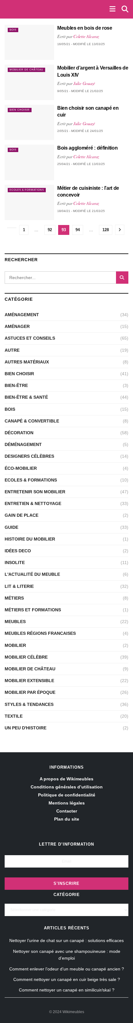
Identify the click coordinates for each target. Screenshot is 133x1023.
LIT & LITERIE (19, 586)
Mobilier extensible (29, 680)
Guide (11, 527)
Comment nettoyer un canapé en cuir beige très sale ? (66, 979)
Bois (13, 29)
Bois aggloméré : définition (87, 148)
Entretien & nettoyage (33, 503)
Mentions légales (67, 802)
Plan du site (66, 819)
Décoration (19, 432)
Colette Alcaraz (86, 36)
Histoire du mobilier (30, 539)
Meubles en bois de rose (84, 28)
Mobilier (15, 645)
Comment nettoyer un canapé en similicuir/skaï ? (66, 989)
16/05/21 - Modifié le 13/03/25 (81, 44)
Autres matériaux (27, 361)
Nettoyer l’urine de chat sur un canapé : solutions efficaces (66, 940)
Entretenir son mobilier (35, 491)
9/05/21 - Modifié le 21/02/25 (80, 91)
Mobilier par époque (30, 692)
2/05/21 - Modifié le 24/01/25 (80, 131)
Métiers (14, 598)
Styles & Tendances (29, 704)
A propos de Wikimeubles (66, 778)
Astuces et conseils (30, 338)
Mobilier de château (26, 69)
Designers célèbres (29, 456)
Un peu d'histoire (25, 727)
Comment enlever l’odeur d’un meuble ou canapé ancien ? (66, 968)
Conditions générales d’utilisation (67, 786)
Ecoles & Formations (27, 190)
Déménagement (23, 444)
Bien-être (16, 385)
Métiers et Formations (33, 609)
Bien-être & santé (26, 397)
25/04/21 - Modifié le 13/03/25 (81, 164)
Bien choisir (20, 109)
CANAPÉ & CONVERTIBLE (32, 420)
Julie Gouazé (84, 83)
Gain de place (21, 515)
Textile (14, 716)
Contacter (66, 811)
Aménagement (22, 314)
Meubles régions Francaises (40, 633)
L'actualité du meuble (32, 574)
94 (77, 229)
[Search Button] (122, 277)
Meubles (15, 621)
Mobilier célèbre (26, 657)
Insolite (15, 562)
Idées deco (18, 550)
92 (50, 229)
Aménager (17, 326)
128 (105, 229)
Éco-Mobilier (21, 468)
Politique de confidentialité (66, 794)
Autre (12, 350)
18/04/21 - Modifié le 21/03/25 (81, 211)
